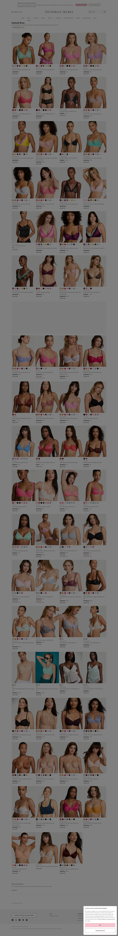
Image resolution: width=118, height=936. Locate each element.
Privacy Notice (102, 919)
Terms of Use (111, 919)
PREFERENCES (100, 930)
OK (100, 925)
